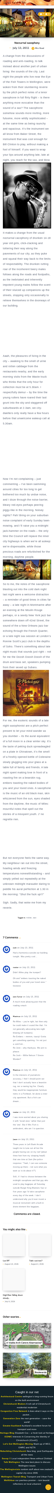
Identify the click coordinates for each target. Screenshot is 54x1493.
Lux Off (6, 1260)
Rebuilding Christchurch (13, 1451)
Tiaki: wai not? (35, 1260)
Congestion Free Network (14, 1411)
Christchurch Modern (14, 1404)
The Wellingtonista (10, 1469)
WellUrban (9, 1480)
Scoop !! (6, 1458)
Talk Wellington (12, 1462)
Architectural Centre (11, 1396)
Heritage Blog (7, 1433)
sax (34, 917)
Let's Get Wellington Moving (18, 1444)
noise (29, 917)
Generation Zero (11, 1418)
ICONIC (8, 1436)
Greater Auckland (12, 1426)
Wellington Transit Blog (13, 1477)
